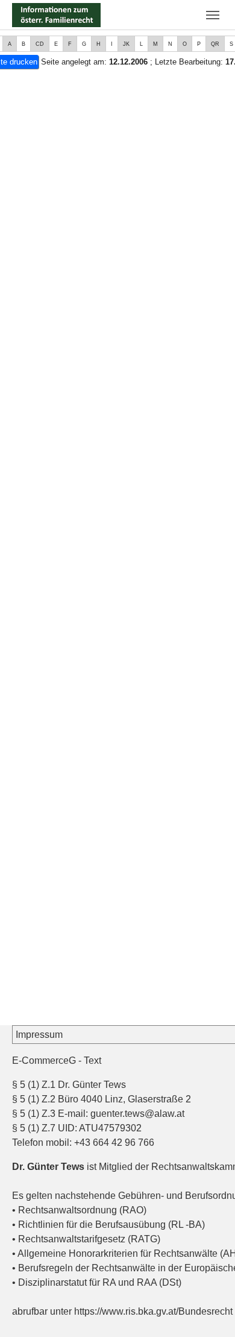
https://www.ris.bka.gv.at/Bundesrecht (153, 1311)
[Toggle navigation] (212, 15)
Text (92, 1060)
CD (40, 44)
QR (215, 44)
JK (126, 44)
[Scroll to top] (208, 1310)
